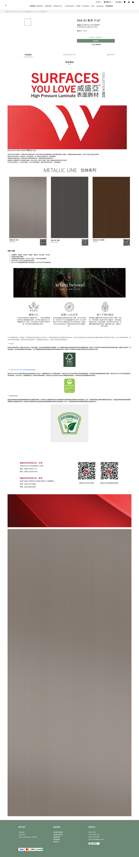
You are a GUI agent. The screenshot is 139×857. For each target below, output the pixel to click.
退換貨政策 (56, 837)
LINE (92, 6)
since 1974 (21, 834)
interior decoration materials (27, 837)
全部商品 (7, 11)
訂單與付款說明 (58, 832)
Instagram (100, 6)
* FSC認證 (11, 344)
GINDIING (21, 832)
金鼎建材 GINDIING (36, 6)
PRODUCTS (58, 6)
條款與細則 (56, 839)
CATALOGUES (69, 6)
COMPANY (48, 6)
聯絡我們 (96, 41)
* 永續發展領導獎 (13, 396)
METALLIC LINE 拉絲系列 (39, 11)
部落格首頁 (109, 6)
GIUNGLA (86, 6)
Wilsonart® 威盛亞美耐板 (25, 11)
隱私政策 (56, 842)
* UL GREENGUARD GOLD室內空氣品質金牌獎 (21, 370)
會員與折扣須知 (58, 834)
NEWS (78, 6)
